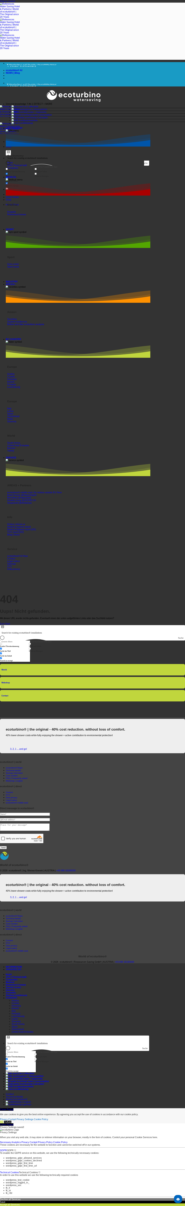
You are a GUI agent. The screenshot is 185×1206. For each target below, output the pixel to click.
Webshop (28, 123)
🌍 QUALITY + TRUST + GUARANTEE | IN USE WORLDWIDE (40, 66)
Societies (11, 992)
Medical (10, 982)
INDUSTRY (12, 281)
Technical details (14, 1096)
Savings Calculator (14, 773)
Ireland (15, 1008)
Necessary (5, 1142)
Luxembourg (18, 1016)
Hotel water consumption (39, 115)
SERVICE (11, 457)
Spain (15, 1026)
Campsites (11, 979)
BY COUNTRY (13, 339)
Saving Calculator (38, 117)
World (4, 670)
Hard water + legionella (34, 112)
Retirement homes (16, 985)
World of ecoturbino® (16, 1099)
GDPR (3, 1150)
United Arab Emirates (22, 1032)
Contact (4, 696)
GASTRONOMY (14, 128)
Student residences (16, 995)
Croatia (15, 1003)
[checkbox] (20, 170)
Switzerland (18, 1029)
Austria (15, 1000)
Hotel (9, 974)
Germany (16, 1005)
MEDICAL (11, 177)
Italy (14, 1011)
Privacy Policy (45, 1142)
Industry (10, 990)
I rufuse (7, 1122)
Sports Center (13, 987)
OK (1, 1122)
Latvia (15, 1019)
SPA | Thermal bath (16, 977)
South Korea (18, 1024)
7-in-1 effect (29, 106)
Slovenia (16, 1021)
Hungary (16, 1013)
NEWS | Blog (13, 73)
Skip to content (7, 1)
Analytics (16, 1142)
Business (28, 120)
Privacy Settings (25, 1119)
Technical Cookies (9, 1172)
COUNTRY (11, 998)
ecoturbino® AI (14, 70)
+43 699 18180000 (66, 870)
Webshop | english (21, 1102)
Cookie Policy (41, 1119)
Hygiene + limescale (33, 109)
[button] (95, 104)
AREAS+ (10, 284)
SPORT (10, 229)
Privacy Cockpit (8, 1119)
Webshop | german (21, 1104)
